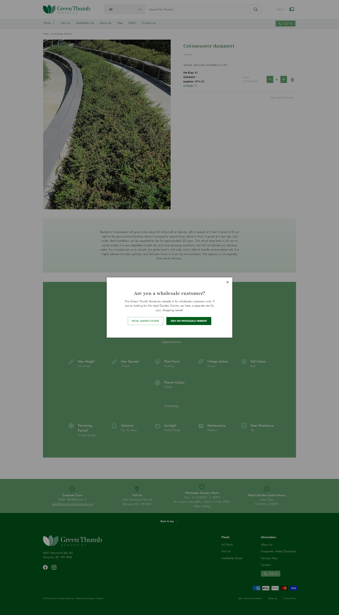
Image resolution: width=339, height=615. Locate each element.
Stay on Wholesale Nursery (189, 321)
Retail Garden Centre (145, 321)
